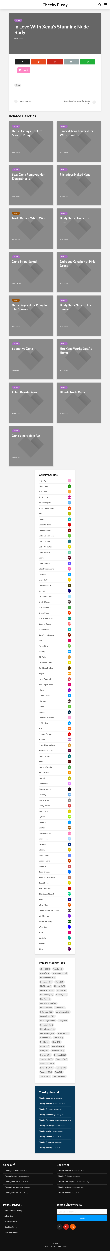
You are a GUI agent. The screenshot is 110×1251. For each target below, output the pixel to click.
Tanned (46, 1072)
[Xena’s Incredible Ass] (31, 446)
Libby (63, 1020)
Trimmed (59, 1076)
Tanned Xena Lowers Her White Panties (77, 133)
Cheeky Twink (50, 1148)
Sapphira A (46, 1059)
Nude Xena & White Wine (29, 218)
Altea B (45, 969)
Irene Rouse (62, 1012)
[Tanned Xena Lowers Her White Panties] (79, 141)
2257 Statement (11, 1232)
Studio (61, 1068)
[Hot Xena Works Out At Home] (79, 359)
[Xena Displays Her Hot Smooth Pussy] (31, 141)
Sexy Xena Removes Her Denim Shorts (28, 176)
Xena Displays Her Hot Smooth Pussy (27, 133)
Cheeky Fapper (51, 1114)
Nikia (56, 1042)
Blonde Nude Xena (72, 392)
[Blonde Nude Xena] (79, 402)
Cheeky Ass (50, 1098)
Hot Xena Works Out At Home (76, 350)
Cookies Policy (11, 1227)
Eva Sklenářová (48, 1003)
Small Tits (47, 1063)
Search (81, 1218)
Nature (58, 1038)
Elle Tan (45, 999)
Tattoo (45, 1076)
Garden (60, 1007)
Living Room (47, 1029)
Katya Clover (47, 1016)
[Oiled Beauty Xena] (31, 402)
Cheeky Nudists (51, 1131)
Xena (18, 85)
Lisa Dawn (46, 1025)
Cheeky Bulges (50, 1109)
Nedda (44, 1042)
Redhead (60, 1055)
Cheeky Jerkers (51, 1125)
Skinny (61, 1059)
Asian (44, 973)
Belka (59, 982)
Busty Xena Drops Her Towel (75, 220)
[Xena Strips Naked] (31, 272)
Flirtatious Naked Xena (75, 174)
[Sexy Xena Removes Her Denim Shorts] (31, 185)
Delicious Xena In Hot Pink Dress (77, 263)
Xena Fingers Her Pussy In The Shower (29, 307)
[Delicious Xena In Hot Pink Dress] (79, 272)
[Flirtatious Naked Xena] (79, 185)
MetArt (18, 20)
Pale (44, 1050)
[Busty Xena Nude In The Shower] (79, 315)
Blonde (59, 986)
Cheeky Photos (51, 1136)
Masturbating (47, 1033)
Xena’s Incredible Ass (26, 435)
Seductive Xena (22, 348)
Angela (58, 969)
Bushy (61, 990)
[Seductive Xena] (31, 359)
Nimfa (44, 1046)
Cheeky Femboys (55, 1120)
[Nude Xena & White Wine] (31, 228)
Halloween (46, 1012)
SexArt (16, 213)
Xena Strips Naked (24, 261)
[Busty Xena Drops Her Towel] (79, 228)
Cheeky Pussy (55, 4)
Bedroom (46, 982)
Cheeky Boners (52, 1103)
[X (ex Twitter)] (59, 1227)
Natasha (45, 1038)
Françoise (46, 1007)
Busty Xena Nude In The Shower (76, 307)
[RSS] (73, 1227)
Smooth (46, 1068)
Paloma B (58, 1050)
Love (25, 70)
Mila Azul (63, 1033)
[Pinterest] (66, 1227)
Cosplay (61, 995)
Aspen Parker (60, 973)
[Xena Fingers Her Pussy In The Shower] (31, 315)
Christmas (46, 995)
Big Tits (45, 986)
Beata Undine (47, 977)
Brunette (47, 990)
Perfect (45, 1055)
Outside (58, 1046)
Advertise (9, 1216)
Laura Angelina (47, 1020)
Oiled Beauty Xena (24, 392)
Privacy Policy (11, 1221)
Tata (58, 1072)
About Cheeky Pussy (13, 1210)
